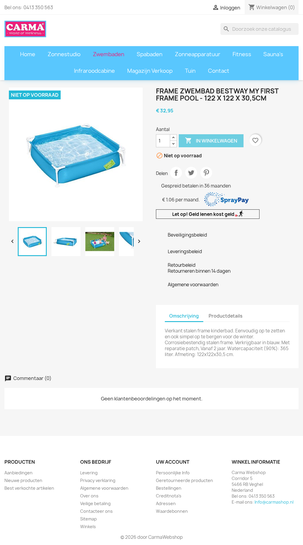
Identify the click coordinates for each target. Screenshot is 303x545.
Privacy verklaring (97, 480)
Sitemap (88, 519)
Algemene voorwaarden (104, 488)
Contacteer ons (96, 511)
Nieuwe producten (23, 480)
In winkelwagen (211, 140)
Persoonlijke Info (173, 473)
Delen (176, 173)
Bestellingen (168, 488)
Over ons (89, 496)
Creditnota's (168, 496)
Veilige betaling (95, 503)
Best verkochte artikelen (29, 488)
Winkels (88, 526)
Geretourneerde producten (184, 480)
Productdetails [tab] (225, 316)
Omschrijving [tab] (184, 316)
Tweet (191, 173)
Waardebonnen (172, 511)
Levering (89, 473)
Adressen (166, 503)
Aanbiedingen (18, 473)
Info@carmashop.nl (274, 502)
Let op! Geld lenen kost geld (203, 214)
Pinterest (206, 173)
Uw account (172, 462)
